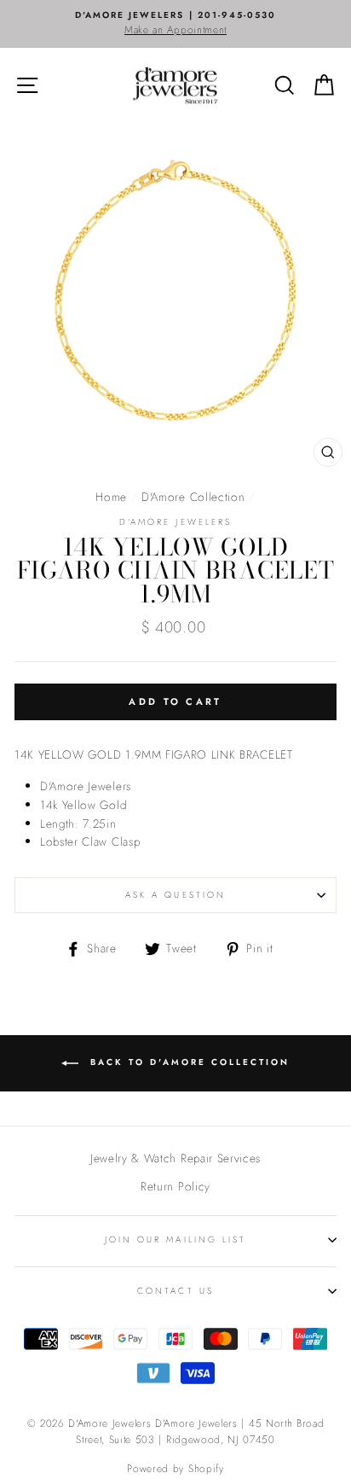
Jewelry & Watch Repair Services (175, 1158)
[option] (175, 24)
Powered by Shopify (175, 1468)
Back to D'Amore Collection (187, 1062)
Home (111, 496)
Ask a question (175, 894)
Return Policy (175, 1186)
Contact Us (175, 1290)
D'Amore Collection (193, 496)
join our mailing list (175, 1239)
